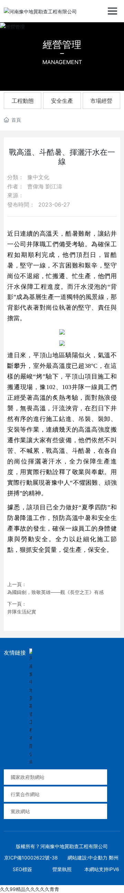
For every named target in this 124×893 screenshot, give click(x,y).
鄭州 (113, 857)
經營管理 (62, 44)
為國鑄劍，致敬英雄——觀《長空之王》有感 (55, 592)
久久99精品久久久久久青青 (29, 889)
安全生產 (62, 100)
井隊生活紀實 (21, 612)
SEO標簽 (22, 869)
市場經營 (101, 100)
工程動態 (23, 100)
